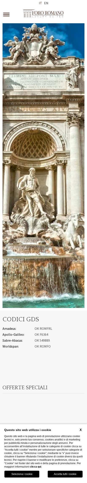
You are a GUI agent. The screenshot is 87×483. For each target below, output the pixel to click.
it (40, 3)
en (46, 3)
